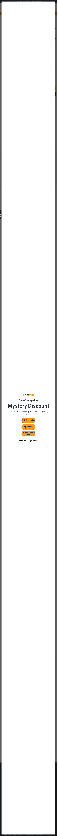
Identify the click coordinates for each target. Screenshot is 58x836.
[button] (0, 214)
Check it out (17, 439)
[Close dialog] (53, 3)
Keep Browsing (40, 439)
